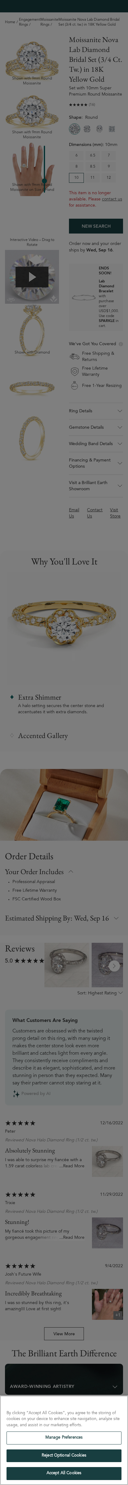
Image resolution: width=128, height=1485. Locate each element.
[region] (64, 1440)
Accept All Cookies (64, 1473)
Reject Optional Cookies (64, 1456)
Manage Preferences (64, 1438)
